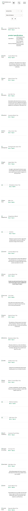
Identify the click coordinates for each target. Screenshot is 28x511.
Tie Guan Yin (11, 449)
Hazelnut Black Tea (13, 115)
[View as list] (15, 18)
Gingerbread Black (13, 216)
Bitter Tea (10, 200)
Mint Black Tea (12, 464)
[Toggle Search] (19, 3)
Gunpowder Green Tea (14, 28)
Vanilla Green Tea (12, 360)
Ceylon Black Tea (12, 56)
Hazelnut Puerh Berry (13, 433)
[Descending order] (21, 11)
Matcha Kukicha (13, 402)
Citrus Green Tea (12, 131)
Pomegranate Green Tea (14, 146)
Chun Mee (10, 295)
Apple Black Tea (12, 162)
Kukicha (11, 232)
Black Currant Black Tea (14, 380)
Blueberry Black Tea (13, 338)
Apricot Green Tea (12, 315)
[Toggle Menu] (24, 3)
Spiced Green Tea (12, 78)
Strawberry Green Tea (14, 185)
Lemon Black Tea (12, 274)
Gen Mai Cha (11, 94)
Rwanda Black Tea (13, 508)
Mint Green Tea (13, 417)
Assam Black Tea (12, 485)
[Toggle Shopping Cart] (13, 3)
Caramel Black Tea (13, 251)
